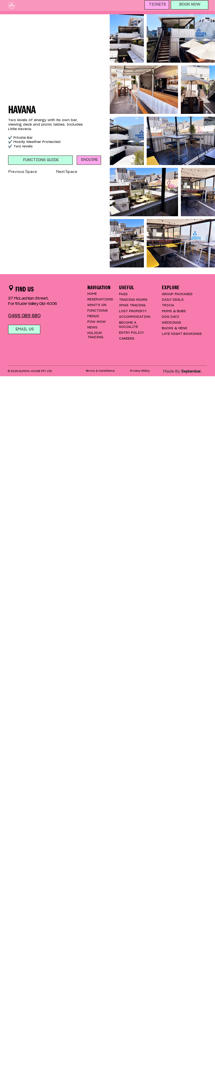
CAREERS (126, 338)
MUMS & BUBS (174, 311)
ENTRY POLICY (131, 332)
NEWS (92, 327)
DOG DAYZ (170, 316)
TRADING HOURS (133, 299)
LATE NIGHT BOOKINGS (182, 333)
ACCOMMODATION (134, 316)
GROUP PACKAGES (177, 294)
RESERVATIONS (100, 299)
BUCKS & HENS (174, 328)
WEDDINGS (171, 322)
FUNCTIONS (97, 310)
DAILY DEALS (173, 299)
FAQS (123, 294)
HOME (92, 293)
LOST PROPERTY (133, 311)
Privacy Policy (140, 371)
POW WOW (96, 321)
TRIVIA (168, 305)
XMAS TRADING (132, 305)
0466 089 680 (24, 316)
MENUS (93, 316)
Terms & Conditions (100, 371)
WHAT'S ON (96, 305)
